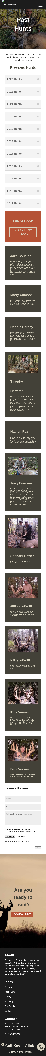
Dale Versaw (19, 769)
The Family (10, 1006)
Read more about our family (23, 972)
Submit (38, 848)
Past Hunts (10, 991)
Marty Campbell (22, 295)
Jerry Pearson (21, 483)
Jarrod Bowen (21, 606)
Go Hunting (10, 987)
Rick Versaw (19, 712)
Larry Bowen (20, 660)
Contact (8, 1011)
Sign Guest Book (24, 232)
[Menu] (40, 5)
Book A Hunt (22, 914)
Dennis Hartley (21, 327)
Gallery (8, 996)
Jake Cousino (20, 256)
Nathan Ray (19, 431)
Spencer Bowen (22, 556)
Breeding (9, 1001)
